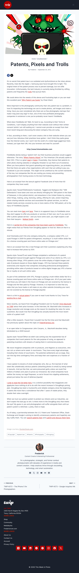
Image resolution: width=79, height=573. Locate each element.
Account (7, 541)
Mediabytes (8, 525)
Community (8, 522)
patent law (21, 434)
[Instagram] (48, 548)
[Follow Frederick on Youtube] (41, 473)
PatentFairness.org (47, 323)
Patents (30, 434)
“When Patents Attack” (32, 157)
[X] (11, 75)
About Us (7, 535)
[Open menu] (73, 4)
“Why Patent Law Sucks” (30, 100)
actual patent (24, 295)
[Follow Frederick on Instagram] (37, 473)
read (29, 160)
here (24, 211)
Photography (39, 434)
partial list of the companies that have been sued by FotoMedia (38, 225)
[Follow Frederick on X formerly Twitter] (34, 473)
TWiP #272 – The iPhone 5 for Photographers (15, 486)
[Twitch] (42, 548)
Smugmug (50, 434)
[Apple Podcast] (18, 548)
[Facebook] (8, 75)
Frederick (33, 69)
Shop (6, 519)
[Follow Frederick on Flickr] (45, 473)
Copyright (11, 434)
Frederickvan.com (10, 529)
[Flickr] (36, 548)
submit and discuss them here (58, 418)
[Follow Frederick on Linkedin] (49, 473)
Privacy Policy (9, 544)
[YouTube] (24, 548)
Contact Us (8, 538)
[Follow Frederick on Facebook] (30, 473)
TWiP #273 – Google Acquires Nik (62, 484)
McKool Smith (28, 219)
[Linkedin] (30, 548)
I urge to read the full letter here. (19, 383)
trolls (30, 92)
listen (35, 160)
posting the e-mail (14, 298)
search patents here (34, 418)
